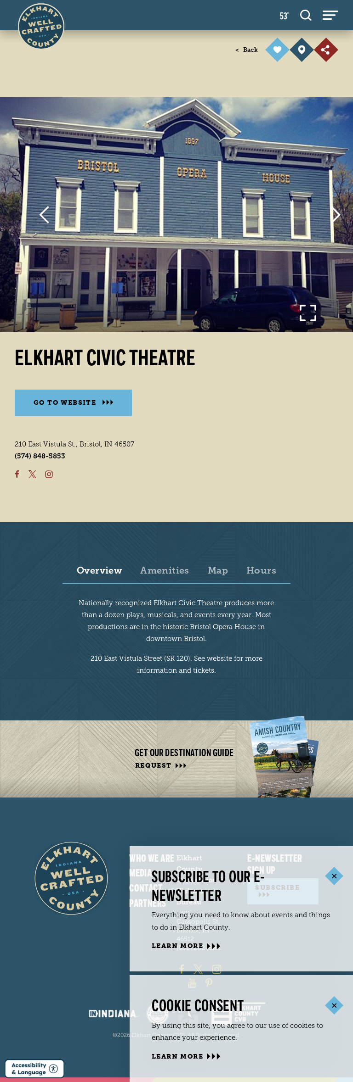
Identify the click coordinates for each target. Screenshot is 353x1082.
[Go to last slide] (44, 214)
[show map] (302, 50)
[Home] (71, 878)
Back (246, 49)
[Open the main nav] (330, 15)
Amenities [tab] (164, 570)
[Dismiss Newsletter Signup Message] (334, 876)
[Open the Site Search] (306, 15)
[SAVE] (277, 50)
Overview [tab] (99, 570)
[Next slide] (336, 214)
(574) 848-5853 (40, 456)
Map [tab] (218, 570)
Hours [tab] (261, 570)
